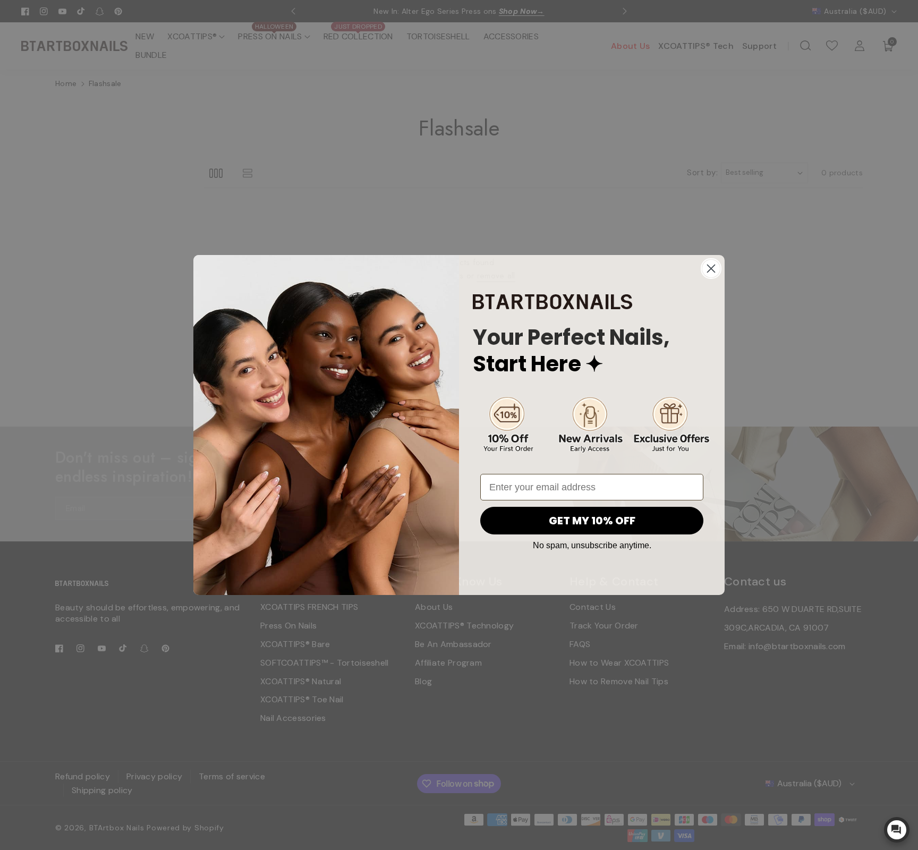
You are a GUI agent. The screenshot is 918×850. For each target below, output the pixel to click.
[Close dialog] (711, 268)
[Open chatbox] (897, 830)
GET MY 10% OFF (592, 520)
